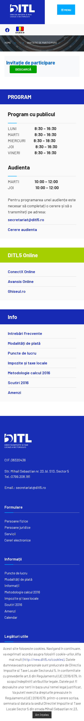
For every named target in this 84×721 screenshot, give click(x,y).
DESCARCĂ (23, 69)
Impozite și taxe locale (27, 362)
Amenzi (14, 392)
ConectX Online (21, 271)
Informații (11, 585)
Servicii (10, 534)
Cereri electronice (17, 540)
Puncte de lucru (22, 353)
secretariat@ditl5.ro (26, 219)
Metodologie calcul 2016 (29, 372)
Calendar (10, 617)
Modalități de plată (24, 343)
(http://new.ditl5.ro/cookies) (43, 659)
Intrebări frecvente (25, 333)
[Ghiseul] (18, 30)
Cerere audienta (22, 229)
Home (7, 42)
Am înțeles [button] (42, 715)
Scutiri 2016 (18, 382)
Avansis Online (21, 281)
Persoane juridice (17, 527)
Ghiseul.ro (17, 291)
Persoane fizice (16, 521)
